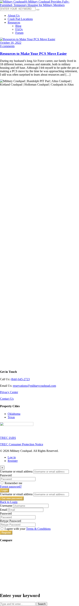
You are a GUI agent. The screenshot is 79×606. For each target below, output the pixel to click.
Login (4, 490)
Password (6, 475)
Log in (12, 457)
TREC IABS (8, 437)
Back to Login (8, 502)
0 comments (7, 46)
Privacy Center (9, 392)
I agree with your (28, 528)
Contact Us (7, 398)
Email (3, 509)
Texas (11, 417)
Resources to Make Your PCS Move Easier (33, 54)
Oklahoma (14, 413)
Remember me (13, 483)
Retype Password (10, 521)
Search (42, 604)
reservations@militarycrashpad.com (34, 385)
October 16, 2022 (10, 42)
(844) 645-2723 (20, 379)
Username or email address (16, 471)
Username (6, 505)
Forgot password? (11, 486)
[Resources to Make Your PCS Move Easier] (27, 39)
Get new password (12, 498)
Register (13, 460)
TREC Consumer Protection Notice (21, 444)
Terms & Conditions (38, 528)
